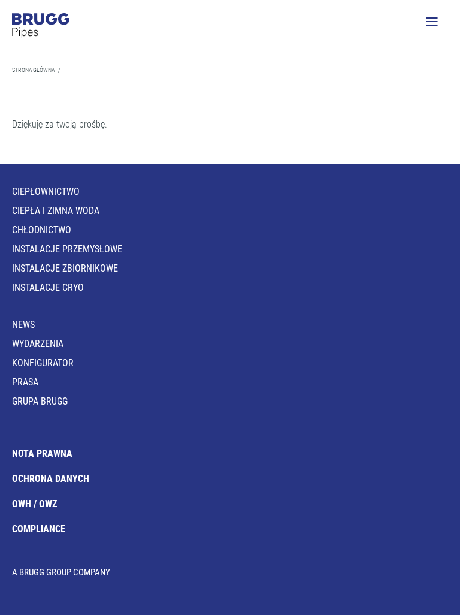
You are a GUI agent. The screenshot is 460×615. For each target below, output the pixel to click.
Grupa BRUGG (40, 401)
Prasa (25, 382)
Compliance (38, 529)
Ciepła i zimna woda (55, 210)
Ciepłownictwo (46, 191)
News (23, 324)
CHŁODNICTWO (41, 230)
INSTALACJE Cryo (48, 287)
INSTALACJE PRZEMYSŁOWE (67, 249)
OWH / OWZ (34, 504)
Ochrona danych (50, 478)
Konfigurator (43, 363)
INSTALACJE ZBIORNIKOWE (65, 268)
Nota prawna (42, 453)
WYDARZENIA (37, 343)
